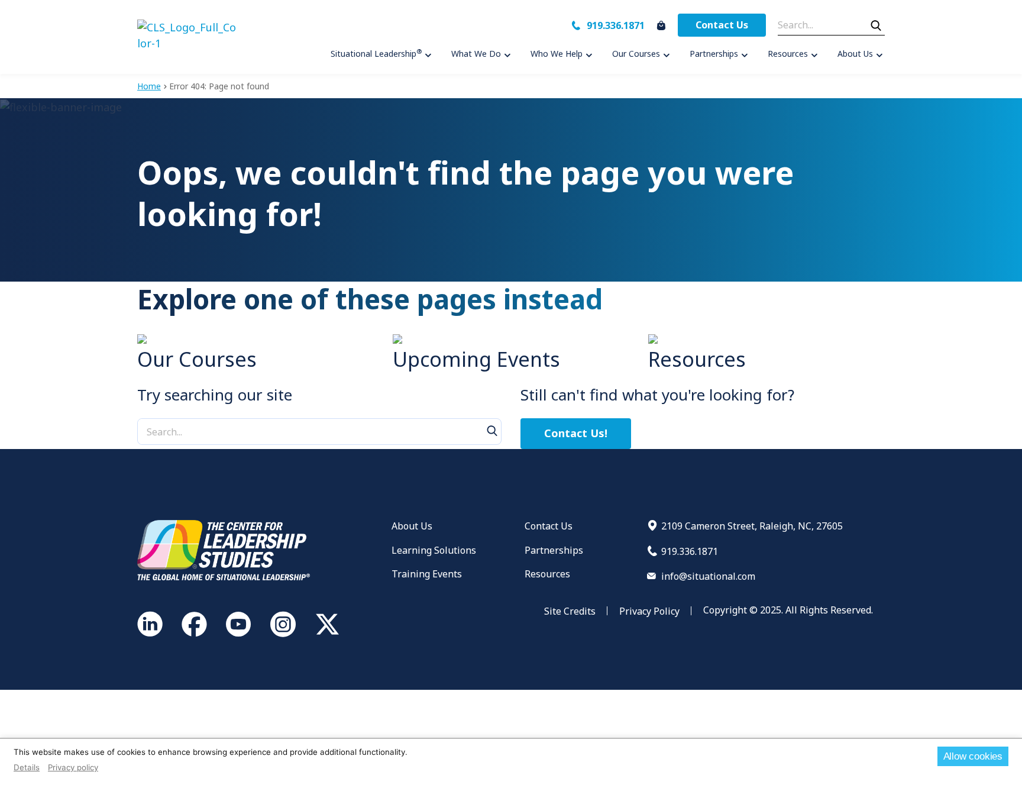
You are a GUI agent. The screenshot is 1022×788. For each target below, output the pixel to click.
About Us (412, 525)
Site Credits (570, 611)
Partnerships (554, 550)
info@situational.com (708, 576)
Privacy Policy (649, 611)
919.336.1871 (616, 25)
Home (149, 86)
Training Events (427, 573)
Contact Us (722, 24)
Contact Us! (575, 433)
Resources (547, 573)
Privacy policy (73, 767)
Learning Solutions (434, 550)
